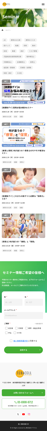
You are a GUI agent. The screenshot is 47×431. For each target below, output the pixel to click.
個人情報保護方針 (20, 341)
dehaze (43, 4)
